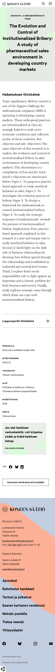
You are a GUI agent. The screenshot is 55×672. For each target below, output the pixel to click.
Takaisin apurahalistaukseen (25, 482)
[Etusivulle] (19, 4)
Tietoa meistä (13, 622)
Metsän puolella (14, 613)
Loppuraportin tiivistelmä (18, 321)
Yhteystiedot (12, 630)
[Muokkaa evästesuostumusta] (3, 669)
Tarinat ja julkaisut (16, 597)
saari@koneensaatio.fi (13, 569)
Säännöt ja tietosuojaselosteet (15, 662)
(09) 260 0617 (14, 544)
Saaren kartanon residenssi (23, 605)
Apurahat (9, 580)
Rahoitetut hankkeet (18, 589)
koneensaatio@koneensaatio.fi (17, 540)
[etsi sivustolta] (43, 3)
